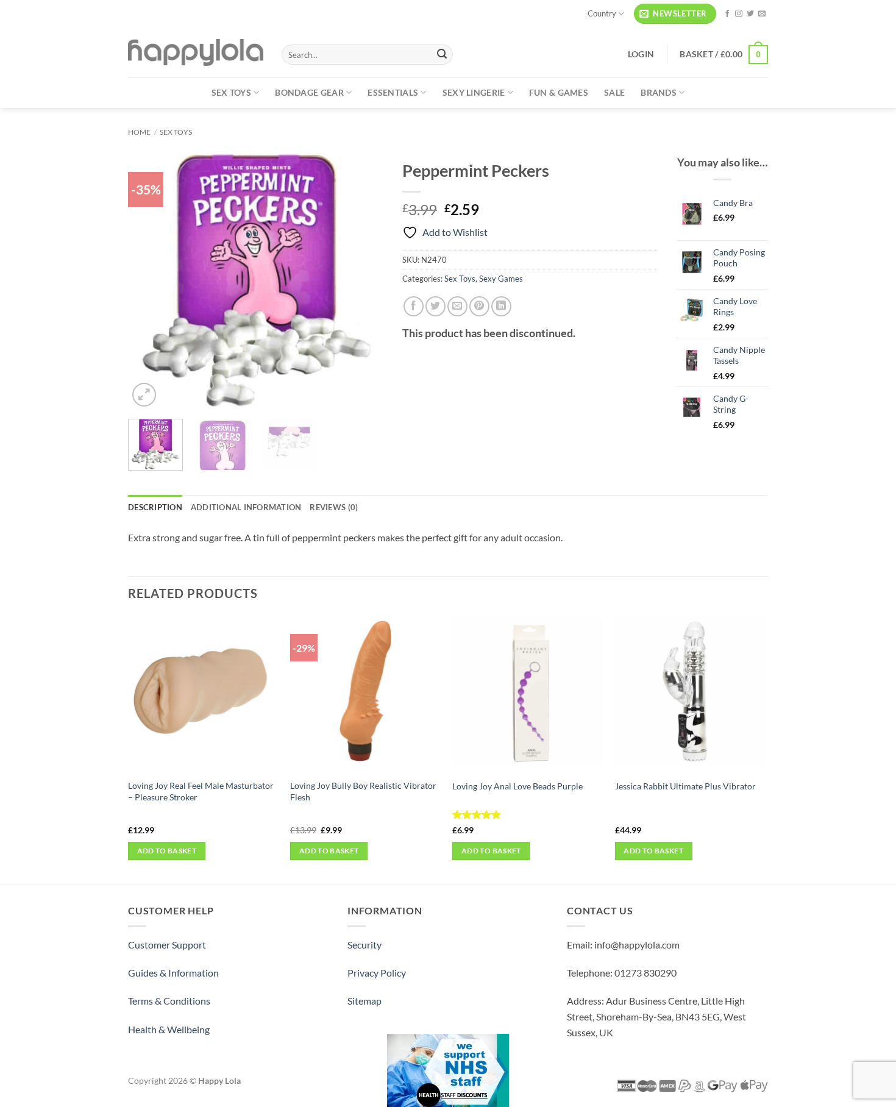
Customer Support (167, 944)
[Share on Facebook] (414, 306)
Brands (659, 92)
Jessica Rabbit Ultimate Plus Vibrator (685, 786)
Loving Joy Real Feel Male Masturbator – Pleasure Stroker (201, 791)
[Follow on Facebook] (727, 14)
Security (364, 944)
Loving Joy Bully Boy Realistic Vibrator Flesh (363, 791)
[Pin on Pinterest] (479, 306)
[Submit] (442, 54)
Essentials (393, 92)
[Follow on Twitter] (750, 14)
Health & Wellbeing (169, 1029)
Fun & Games (558, 92)
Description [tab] (155, 507)
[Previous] (149, 281)
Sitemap (364, 1000)
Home (139, 132)
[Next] (363, 281)
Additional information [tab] (246, 507)
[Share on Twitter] (435, 306)
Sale (614, 92)
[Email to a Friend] (457, 306)
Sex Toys (231, 92)
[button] (675, 14)
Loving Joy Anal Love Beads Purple (517, 786)
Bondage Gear (309, 92)
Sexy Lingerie (474, 92)
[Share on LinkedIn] (501, 306)
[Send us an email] (762, 14)
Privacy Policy (376, 972)
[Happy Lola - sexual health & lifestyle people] (195, 52)
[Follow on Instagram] (738, 14)
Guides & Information (173, 972)
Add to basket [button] (167, 851)
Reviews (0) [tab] (334, 507)
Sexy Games (501, 278)
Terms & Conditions (169, 1000)
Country (602, 13)
